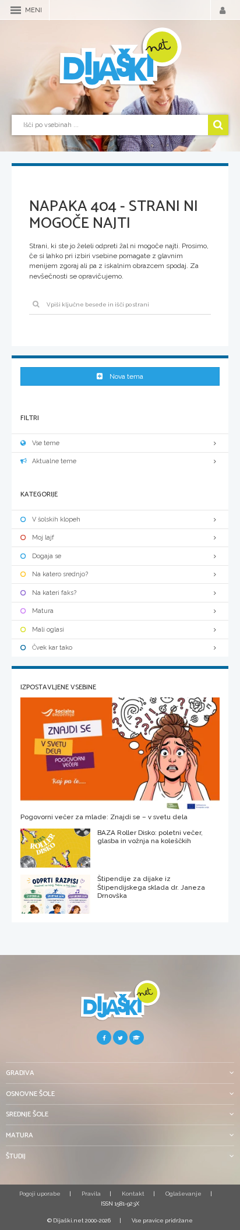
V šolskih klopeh (56, 519)
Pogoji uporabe (40, 1193)
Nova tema (126, 376)
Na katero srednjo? (60, 574)
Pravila (91, 1193)
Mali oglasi (48, 629)
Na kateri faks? (54, 593)
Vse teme (45, 443)
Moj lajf (43, 537)
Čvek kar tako (52, 647)
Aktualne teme (54, 461)
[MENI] (15, 10)
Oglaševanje (183, 1193)
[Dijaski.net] (120, 58)
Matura (43, 611)
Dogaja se (46, 556)
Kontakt (133, 1193)
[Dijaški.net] (120, 1004)
